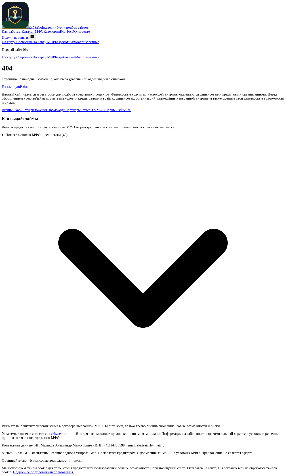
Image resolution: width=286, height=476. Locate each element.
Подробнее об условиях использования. (43, 472)
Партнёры (73, 110)
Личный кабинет (15, 110)
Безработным (65, 42)
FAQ (70, 31)
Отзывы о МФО (93, 110)
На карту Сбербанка (17, 42)
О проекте (82, 31)
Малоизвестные (87, 42)
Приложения (37, 110)
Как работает (12, 31)
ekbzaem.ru (59, 434)
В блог (25, 87)
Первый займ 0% (118, 110)
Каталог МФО (33, 31)
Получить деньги (15, 37)
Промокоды (56, 110)
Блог (63, 31)
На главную (11, 87)
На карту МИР (44, 42)
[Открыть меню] (32, 37)
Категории (52, 31)
